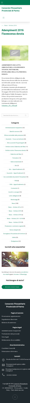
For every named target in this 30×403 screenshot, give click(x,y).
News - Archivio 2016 (10, 25)
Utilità (14, 237)
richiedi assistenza (12, 287)
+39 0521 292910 (11, 375)
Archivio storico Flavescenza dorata (15, 150)
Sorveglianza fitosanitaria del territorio (14, 234)
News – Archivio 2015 (15, 211)
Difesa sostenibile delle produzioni (13, 135)
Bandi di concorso (15, 131)
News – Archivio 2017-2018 (15, 218)
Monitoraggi (14, 200)
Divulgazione (14, 241)
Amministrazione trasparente (14, 128)
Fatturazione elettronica (10, 351)
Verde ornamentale (16, 162)
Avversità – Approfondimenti (15, 173)
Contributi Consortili (8, 348)
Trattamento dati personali (10, 334)
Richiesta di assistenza (9, 322)
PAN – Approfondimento (17, 184)
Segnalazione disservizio (9, 319)
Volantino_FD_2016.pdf (9, 105)
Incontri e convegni (13, 192)
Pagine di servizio (17, 313)
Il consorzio (14, 188)
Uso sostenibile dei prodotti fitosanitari (15, 177)
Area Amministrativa (17, 345)
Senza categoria (14, 230)
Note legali (5, 337)
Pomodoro (15, 158)
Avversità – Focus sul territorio (14, 139)
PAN (15, 181)
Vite (16, 165)
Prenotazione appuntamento (11, 316)
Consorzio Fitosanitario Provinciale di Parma (12, 9)
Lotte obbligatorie (14, 196)
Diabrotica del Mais (15, 154)
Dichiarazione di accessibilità (11, 340)
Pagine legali (17, 327)
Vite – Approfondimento (16, 169)
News (13, 203)
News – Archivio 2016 (15, 215)
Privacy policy (18, 388)
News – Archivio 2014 (14, 207)
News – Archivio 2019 (15, 222)
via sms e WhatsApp (20, 274)
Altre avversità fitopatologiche (15, 143)
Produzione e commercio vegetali (14, 226)
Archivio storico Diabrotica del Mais (15, 147)
